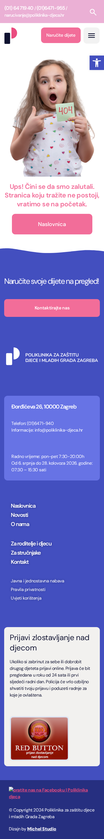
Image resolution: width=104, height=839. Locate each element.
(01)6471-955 (51, 8)
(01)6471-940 (40, 423)
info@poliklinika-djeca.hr (59, 430)
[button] (97, 63)
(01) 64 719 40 (18, 8)
